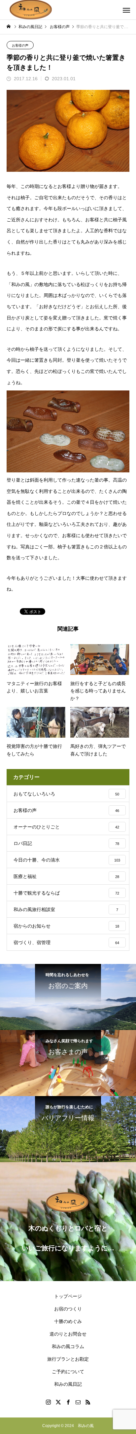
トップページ (68, 1296)
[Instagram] (48, 1402)
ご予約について (68, 1371)
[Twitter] (58, 1402)
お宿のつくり (68, 1308)
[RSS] (88, 1402)
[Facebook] (68, 1402)
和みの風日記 (68, 1384)
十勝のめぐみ (68, 1321)
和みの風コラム (68, 1346)
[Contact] (78, 1402)
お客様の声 (20, 45)
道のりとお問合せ (68, 1334)
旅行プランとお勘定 (68, 1359)
